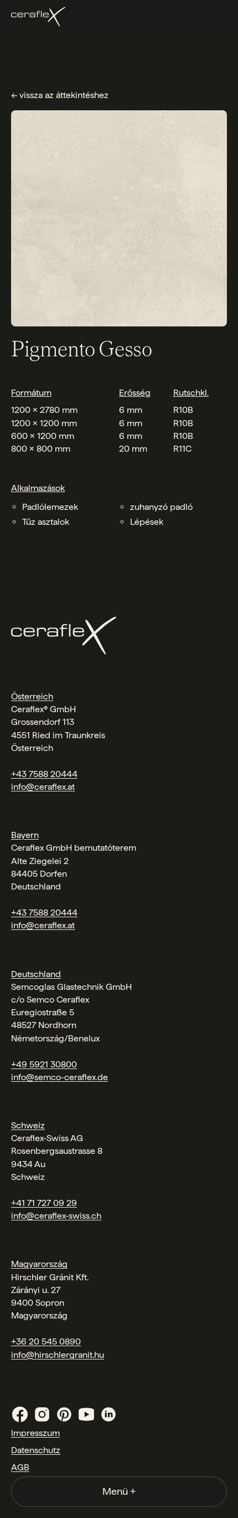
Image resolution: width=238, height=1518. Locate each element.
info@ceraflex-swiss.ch (56, 1215)
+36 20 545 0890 (46, 1341)
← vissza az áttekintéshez (59, 95)
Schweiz (28, 1125)
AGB (20, 1467)
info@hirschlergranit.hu (57, 1355)
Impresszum (35, 1433)
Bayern (25, 835)
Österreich (32, 696)
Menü (119, 1491)
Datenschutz (35, 1450)
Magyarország (39, 1264)
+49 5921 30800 (44, 1064)
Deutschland (36, 974)
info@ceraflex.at (43, 786)
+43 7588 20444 (44, 774)
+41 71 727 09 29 (44, 1203)
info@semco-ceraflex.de (59, 1077)
